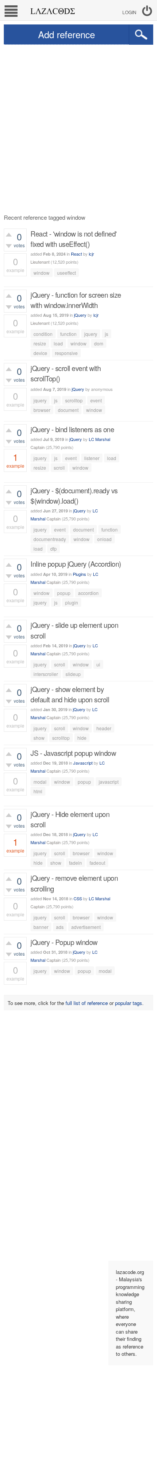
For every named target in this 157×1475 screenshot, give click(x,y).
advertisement (86, 927)
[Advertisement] (78, 127)
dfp (53, 548)
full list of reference (87, 1003)
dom (98, 343)
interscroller (46, 674)
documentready (50, 539)
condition (43, 334)
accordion (88, 593)
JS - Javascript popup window (73, 753)
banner (41, 927)
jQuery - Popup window (64, 942)
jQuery (80, 315)
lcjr (91, 254)
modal (40, 781)
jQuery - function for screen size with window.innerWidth (75, 300)
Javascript (83, 763)
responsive (66, 353)
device (40, 353)
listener (91, 458)
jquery (90, 334)
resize (40, 343)
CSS (78, 898)
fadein (75, 862)
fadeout (97, 862)
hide (82, 737)
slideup (73, 674)
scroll (59, 467)
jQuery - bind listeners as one (72, 429)
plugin (71, 602)
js (106, 334)
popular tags (128, 1003)
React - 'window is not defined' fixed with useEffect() (73, 239)
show (39, 737)
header (103, 728)
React (76, 254)
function (68, 334)
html (38, 791)
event (96, 400)
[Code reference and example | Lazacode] (52, 9)
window (42, 272)
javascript (109, 781)
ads (60, 927)
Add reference (66, 34)
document (68, 410)
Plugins (79, 574)
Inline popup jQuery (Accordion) (75, 564)
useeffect (66, 272)
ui (98, 664)
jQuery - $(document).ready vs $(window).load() (74, 495)
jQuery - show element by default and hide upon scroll (69, 694)
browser (42, 410)
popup (63, 593)
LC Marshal (99, 439)
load (58, 343)
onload (104, 539)
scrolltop (74, 400)
